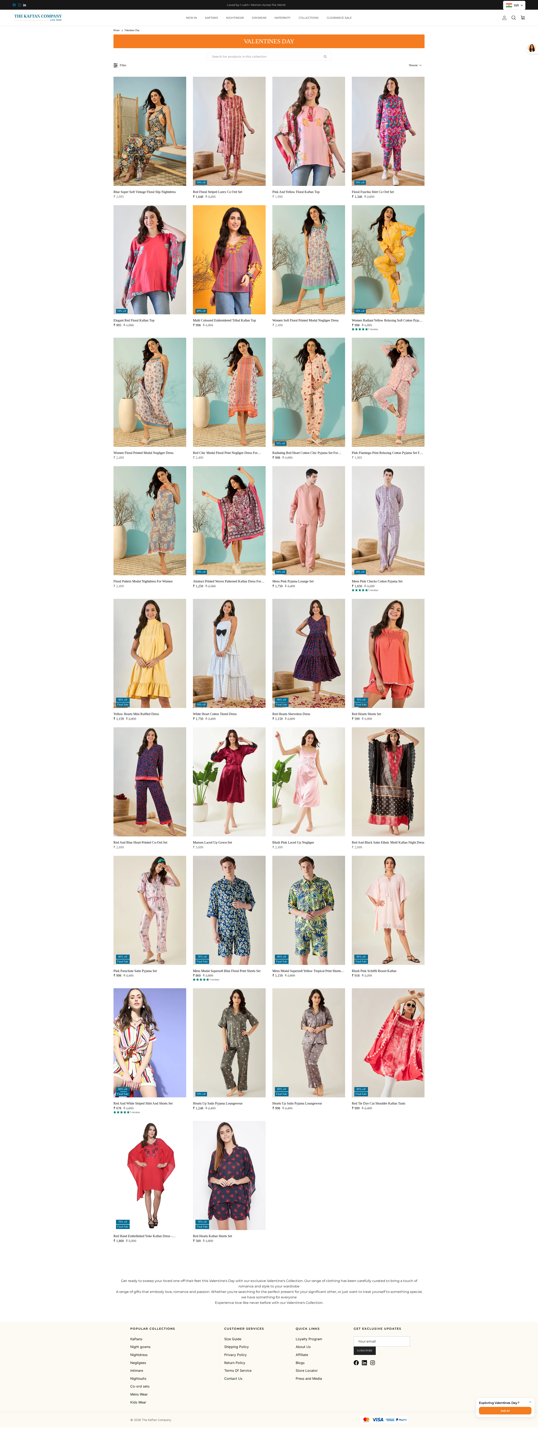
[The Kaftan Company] (38, 18)
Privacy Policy (235, 1355)
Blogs (300, 1363)
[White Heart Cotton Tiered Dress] (229, 653)
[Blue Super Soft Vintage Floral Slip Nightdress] (149, 131)
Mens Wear (139, 1394)
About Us (303, 1347)
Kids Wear (138, 1402)
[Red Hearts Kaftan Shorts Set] (229, 1175)
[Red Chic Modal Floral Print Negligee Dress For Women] (229, 392)
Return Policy (234, 1363)
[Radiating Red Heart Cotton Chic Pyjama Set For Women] (308, 392)
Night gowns (140, 1347)
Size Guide (232, 1339)
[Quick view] (180, 175)
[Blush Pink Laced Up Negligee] (308, 781)
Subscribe (364, 1350)
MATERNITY (282, 17)
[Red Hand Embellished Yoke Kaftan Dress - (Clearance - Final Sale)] (149, 1175)
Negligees (138, 1363)
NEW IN (191, 17)
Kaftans (136, 1339)
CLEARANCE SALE (339, 17)
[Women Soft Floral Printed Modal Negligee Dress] (308, 259)
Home (116, 30)
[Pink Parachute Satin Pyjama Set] (149, 910)
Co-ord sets (139, 1386)
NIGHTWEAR (235, 17)
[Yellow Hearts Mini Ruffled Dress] (149, 653)
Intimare (136, 1370)
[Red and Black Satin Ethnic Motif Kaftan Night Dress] (388, 781)
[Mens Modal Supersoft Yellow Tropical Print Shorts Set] (308, 910)
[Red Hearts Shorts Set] (388, 653)
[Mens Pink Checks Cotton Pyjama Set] (388, 520)
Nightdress (139, 1355)
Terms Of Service (238, 1370)
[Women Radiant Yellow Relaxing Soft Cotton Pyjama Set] (388, 259)
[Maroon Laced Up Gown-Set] (229, 781)
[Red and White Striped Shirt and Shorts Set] (149, 1042)
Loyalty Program (309, 1339)
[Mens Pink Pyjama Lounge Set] (308, 520)
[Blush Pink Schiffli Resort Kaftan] (388, 910)
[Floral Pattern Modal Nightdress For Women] (149, 520)
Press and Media (309, 1378)
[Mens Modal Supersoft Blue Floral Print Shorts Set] (229, 910)
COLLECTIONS (309, 17)
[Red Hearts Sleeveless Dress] (308, 653)
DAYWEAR (259, 17)
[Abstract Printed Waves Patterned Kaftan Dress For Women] (229, 520)
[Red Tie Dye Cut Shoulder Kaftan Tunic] (388, 1042)
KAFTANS (211, 17)
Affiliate (302, 1355)
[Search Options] (326, 56)
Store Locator (307, 1370)
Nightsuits (138, 1378)
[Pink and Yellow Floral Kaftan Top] (308, 131)
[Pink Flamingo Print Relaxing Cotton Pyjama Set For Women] (388, 392)
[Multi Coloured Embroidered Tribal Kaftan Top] (229, 259)
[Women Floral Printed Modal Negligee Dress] (149, 392)
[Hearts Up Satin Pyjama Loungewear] (229, 1042)
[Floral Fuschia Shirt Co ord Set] (388, 131)
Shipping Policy (236, 1347)
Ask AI (505, 1410)
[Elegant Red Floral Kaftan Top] (149, 259)
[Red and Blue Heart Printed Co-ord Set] (149, 781)
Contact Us (233, 1378)
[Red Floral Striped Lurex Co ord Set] (229, 131)
